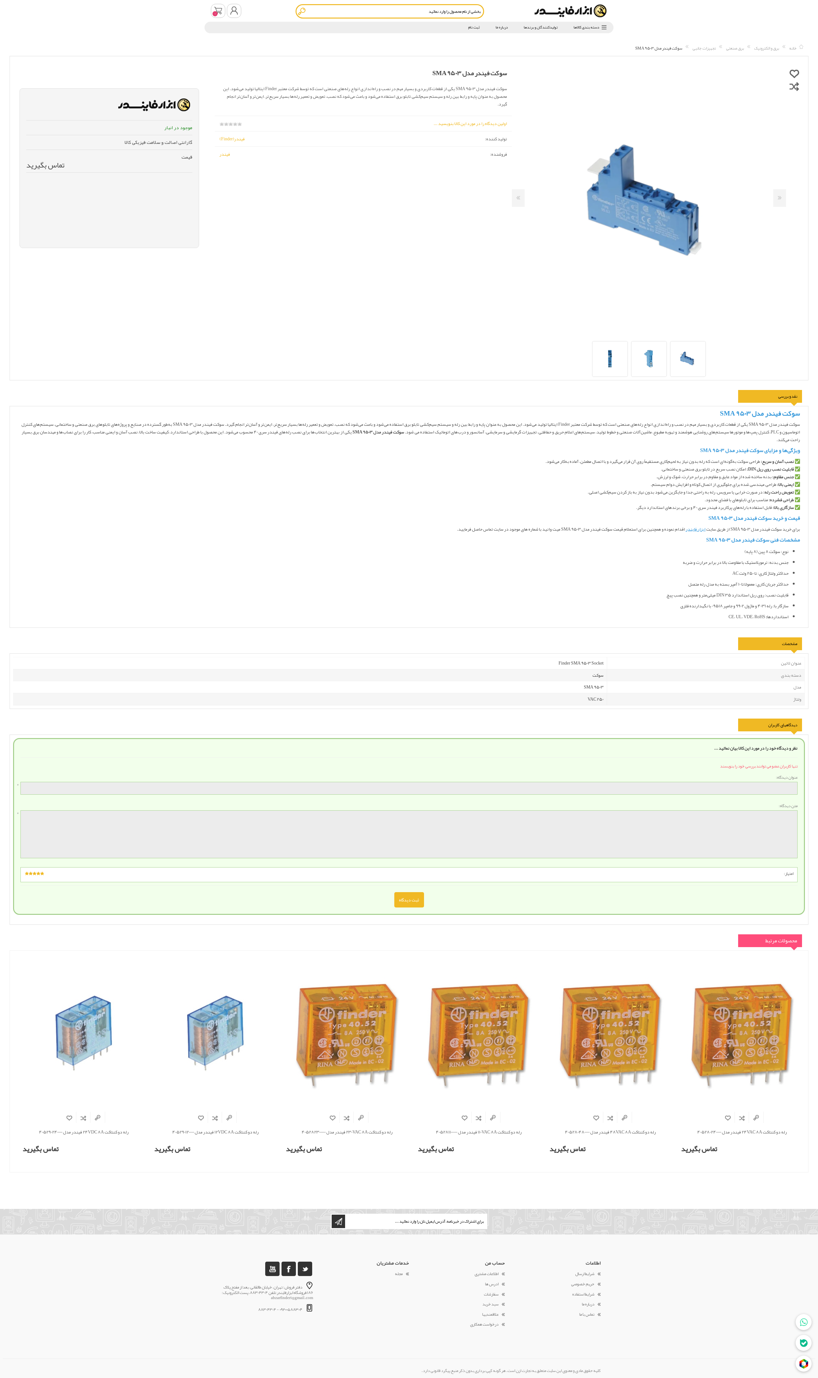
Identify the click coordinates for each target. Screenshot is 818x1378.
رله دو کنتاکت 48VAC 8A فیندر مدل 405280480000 (610, 1132)
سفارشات (491, 1294)
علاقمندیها (490, 1314)
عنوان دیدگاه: (787, 777)
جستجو (302, 11)
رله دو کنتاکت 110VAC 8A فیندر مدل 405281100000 (479, 1132)
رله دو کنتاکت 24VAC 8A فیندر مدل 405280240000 (742, 1132)
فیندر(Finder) (232, 138)
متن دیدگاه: (788, 806)
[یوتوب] (272, 1269)
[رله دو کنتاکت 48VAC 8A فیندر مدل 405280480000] (611, 1033)
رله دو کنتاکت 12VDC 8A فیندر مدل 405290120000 (215, 1132)
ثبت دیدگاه (409, 899)
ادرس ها (491, 1284)
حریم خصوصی (582, 1284)
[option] (687, 359)
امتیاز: (788, 873)
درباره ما (588, 1304)
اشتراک (338, 1221)
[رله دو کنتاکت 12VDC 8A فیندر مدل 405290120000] (215, 1033)
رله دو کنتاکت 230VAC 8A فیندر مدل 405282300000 (347, 1132)
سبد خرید (218, 11)
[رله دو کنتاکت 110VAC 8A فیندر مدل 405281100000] (479, 1033)
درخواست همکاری (484, 1324)
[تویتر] (305, 1269)
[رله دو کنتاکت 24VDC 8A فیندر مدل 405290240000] (84, 1033)
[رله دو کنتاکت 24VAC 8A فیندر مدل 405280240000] (742, 1033)
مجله (399, 1274)
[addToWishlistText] (794, 73)
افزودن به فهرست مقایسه (742, 1118)
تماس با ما (586, 1314)
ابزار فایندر (696, 529)
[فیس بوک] (289, 1269)
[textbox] (390, 11)
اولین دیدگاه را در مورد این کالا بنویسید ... (470, 123)
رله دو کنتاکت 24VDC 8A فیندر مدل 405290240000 (84, 1132)
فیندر (225, 154)
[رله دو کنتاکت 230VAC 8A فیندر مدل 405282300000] (347, 1033)
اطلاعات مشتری (486, 1274)
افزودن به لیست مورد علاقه (728, 1118)
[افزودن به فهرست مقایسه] (794, 86)
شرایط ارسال (584, 1274)
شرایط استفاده (583, 1294)
